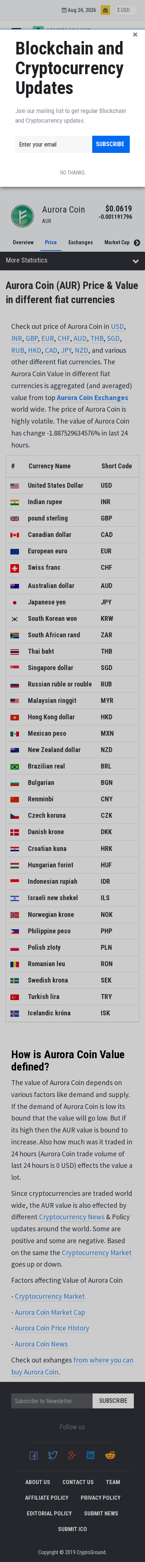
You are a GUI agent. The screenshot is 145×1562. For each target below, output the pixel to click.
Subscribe (110, 144)
